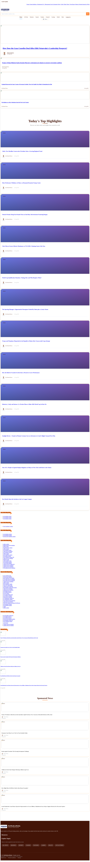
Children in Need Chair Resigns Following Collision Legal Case (10, 666)
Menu (46, 19)
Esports (37, 17)
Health (58, 17)
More (63, 17)
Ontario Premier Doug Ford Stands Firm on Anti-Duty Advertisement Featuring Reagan (24, 214)
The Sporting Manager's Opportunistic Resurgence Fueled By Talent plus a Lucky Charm (25, 309)
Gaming (53, 17)
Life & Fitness (59, 845)
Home (21, 17)
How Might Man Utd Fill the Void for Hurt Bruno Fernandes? (10, 675)
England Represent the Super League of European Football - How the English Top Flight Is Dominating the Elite (27, 84)
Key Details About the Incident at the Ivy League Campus (17, 499)
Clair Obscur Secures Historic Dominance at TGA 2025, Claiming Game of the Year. (23, 246)
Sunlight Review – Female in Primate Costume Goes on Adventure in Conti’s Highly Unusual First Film (28, 436)
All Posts (26, 17)
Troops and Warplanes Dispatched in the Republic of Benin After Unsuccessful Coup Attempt (26, 341)
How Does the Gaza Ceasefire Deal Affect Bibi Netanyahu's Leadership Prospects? (35, 48)
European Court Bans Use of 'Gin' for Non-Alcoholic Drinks (10, 647)
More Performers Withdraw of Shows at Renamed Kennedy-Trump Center (21, 183)
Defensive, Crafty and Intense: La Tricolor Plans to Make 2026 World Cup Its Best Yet (24, 404)
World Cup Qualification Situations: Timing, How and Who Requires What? (21, 277)
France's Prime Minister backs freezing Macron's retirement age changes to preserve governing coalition (32, 62)
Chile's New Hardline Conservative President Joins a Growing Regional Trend (22, 151)
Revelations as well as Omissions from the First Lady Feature (15, 102)
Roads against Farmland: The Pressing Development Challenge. (11, 656)
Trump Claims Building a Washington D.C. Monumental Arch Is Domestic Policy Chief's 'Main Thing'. (31, 4)
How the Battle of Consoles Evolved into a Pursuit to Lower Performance (21, 372)
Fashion (42, 17)
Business (32, 17)
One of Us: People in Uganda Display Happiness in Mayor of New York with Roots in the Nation (26, 467)
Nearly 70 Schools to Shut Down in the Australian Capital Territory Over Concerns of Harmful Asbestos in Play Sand (19, 637)
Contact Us (68, 17)
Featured (48, 17)
